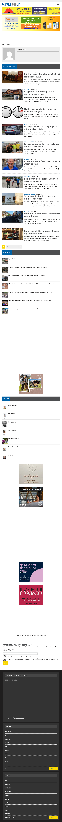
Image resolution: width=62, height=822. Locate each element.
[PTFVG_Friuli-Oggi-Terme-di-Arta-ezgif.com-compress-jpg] (31, 506)
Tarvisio (26, 159)
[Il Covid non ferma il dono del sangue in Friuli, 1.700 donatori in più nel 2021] (12, 82)
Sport (6, 757)
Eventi (6, 761)
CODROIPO (7, 784)
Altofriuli (7, 743)
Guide (6, 765)
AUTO (6, 768)
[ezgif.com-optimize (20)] (31, 392)
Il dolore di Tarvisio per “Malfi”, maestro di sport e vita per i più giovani (42, 162)
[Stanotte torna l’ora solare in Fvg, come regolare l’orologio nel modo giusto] (12, 117)
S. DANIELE (7, 803)
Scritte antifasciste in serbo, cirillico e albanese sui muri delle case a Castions (42, 197)
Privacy (5, 655)
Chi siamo (7, 680)
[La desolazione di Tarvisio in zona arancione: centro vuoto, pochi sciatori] (12, 221)
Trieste (26, 124)
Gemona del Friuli (29, 141)
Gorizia (6, 746)
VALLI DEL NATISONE (9, 817)
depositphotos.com (19, 718)
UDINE (6, 780)
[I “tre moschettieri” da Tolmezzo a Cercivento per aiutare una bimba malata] (12, 186)
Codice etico (14, 680)
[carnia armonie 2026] (31, 483)
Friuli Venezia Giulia (30, 107)
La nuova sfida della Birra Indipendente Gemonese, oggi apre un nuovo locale (41, 232)
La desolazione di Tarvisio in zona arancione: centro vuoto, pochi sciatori (42, 214)
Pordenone (7, 739)
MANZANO (7, 810)
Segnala (43, 635)
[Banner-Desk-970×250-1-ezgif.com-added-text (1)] (31, 30)
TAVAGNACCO (8, 788)
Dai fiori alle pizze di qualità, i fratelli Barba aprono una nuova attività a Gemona (42, 145)
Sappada (26, 89)
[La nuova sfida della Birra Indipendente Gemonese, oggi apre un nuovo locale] (12, 239)
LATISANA (7, 795)
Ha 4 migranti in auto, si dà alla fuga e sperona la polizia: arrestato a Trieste (41, 127)
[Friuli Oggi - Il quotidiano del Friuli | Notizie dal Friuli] (29, 4)
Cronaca (7, 750)
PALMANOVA (7, 814)
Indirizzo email (7, 650)
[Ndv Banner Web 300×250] (31, 581)
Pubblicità (37, 635)
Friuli (25, 72)
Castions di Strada (29, 194)
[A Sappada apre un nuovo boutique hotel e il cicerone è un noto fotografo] (12, 99)
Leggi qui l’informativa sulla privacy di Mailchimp (46, 658)
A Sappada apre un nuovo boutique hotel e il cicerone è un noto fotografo (39, 92)
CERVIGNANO (8, 791)
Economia (7, 754)
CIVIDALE (7, 799)
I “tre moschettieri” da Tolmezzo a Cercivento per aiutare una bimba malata (41, 180)
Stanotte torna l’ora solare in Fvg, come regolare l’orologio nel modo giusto (41, 110)
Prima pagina (8, 731)
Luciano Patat (22, 49)
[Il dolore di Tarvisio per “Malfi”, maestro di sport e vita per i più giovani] (12, 169)
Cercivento (27, 176)
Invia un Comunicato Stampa (24, 635)
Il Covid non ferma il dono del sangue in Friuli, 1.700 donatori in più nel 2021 (42, 75)
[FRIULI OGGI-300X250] (31, 604)
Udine (6, 735)
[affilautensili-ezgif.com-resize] (31, 13)
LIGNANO (7, 806)
